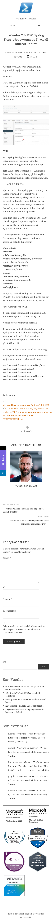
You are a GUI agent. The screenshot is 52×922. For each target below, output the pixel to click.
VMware (18, 52)
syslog (22, 431)
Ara (4, 662)
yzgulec (12, 776)
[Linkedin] (3, 473)
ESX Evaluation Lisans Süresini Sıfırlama (24, 706)
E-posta (7, 599)
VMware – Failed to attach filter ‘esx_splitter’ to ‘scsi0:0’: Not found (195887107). (26, 737)
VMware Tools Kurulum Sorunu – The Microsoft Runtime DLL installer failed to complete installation (28, 766)
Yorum (7, 558)
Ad (5, 587)
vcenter (29, 431)
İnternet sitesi (9, 611)
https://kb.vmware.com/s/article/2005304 (26, 404)
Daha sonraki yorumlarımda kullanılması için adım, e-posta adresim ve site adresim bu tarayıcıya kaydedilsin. (24, 629)
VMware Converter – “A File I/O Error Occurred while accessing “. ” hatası (28, 751)
